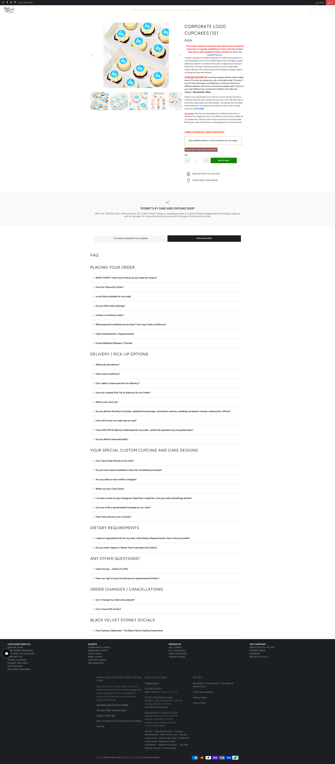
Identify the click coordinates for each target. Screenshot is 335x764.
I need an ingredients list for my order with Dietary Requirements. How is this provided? (143, 538)
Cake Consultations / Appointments (115, 333)
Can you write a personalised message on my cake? (123, 507)
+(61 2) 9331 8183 (25, 3)
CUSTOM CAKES (97, 660)
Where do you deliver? (108, 364)
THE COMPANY (257, 644)
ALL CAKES (175, 647)
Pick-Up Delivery (204, 238)
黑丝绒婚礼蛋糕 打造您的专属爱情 (113, 705)
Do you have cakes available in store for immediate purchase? (129, 470)
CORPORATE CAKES (99, 647)
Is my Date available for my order (113, 296)
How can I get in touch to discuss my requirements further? (127, 578)
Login (321, 3)
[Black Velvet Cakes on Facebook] (7, 3)
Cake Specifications (164, 731)
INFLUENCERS (96, 663)
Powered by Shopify (150, 757)
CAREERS (254, 653)
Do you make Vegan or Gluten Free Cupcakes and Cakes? (126, 547)
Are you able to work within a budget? (116, 479)
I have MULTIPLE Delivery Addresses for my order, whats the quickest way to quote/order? (144, 430)
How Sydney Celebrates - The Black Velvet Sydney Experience (129, 630)
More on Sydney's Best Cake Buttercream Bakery (119, 721)
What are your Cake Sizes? (110, 488)
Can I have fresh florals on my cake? (115, 460)
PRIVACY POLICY (259, 657)
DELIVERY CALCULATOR (21, 653)
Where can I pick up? (107, 402)
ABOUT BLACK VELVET (262, 647)
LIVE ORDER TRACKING (20, 650)
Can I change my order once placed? (115, 599)
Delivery (148, 731)
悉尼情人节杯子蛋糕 (106, 716)
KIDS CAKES (95, 653)
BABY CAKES (95, 657)
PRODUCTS (175, 644)
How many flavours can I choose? (113, 516)
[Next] (180, 55)
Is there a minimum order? (110, 315)
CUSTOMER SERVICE (19, 644)
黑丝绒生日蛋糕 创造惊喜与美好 (111, 710)
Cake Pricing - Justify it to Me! (112, 569)
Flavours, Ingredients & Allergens (131, 238)
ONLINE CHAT (15, 647)
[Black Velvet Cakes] (9, 10)
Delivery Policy (200, 697)
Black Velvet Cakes (113, 757)
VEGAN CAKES (177, 657)
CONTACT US (15, 657)
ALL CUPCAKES (177, 650)
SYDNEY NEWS (257, 650)
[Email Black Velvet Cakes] (3, 3)
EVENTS (92, 644)
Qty (186, 155)
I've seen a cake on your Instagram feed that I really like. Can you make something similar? (144, 498)
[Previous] (92, 55)
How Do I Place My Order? (110, 287)
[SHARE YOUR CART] (6, 653)
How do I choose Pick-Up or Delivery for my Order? (123, 392)
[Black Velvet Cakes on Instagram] (11, 3)
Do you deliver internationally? (112, 439)
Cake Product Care (168, 734)
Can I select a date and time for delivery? (117, 383)
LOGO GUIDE (198, 109)
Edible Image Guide (168, 738)
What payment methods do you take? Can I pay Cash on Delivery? (131, 324)
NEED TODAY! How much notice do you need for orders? (126, 277)
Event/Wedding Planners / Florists (114, 343)
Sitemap (100, 726)
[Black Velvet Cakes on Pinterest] (15, 3)
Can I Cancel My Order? (108, 609)
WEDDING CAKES (97, 650)
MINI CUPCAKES (178, 653)
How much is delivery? (108, 373)
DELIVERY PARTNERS (19, 669)
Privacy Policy (199, 703)
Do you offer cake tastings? (110, 305)
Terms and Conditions (203, 692)
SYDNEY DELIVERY (18, 663)
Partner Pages (169, 748)
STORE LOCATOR (17, 660)
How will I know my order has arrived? (116, 420)
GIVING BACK (15, 666)
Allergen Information (167, 744)
